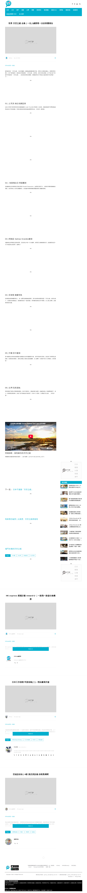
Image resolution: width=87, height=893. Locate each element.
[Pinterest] (23, 755)
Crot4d (15, 750)
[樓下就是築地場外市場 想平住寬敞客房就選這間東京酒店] (63, 499)
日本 (12, 10)
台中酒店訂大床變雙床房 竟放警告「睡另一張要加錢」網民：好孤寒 (75, 546)
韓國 (33, 10)
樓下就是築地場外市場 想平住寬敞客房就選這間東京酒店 (75, 500)
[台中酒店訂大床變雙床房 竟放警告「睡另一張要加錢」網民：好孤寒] (63, 546)
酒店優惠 (46, 10)
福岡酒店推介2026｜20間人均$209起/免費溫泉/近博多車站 (75, 507)
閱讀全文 (30, 649)
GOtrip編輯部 (12, 633)
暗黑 (28, 832)
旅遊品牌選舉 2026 (11, 14)
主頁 (7, 10)
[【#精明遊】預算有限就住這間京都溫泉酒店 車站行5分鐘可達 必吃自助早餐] (63, 532)
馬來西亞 (39, 10)
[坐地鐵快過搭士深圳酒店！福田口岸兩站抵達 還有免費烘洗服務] (63, 512)
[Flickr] (42, 755)
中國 (14, 555)
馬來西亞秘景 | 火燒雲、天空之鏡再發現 (21, 519)
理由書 (40, 739)
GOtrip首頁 (8, 65)
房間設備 (15, 832)
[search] (80, 4)
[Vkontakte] (39, 755)
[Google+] (21, 755)
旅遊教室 (75, 10)
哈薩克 (26, 555)
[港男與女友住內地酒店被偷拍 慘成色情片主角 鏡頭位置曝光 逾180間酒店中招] (63, 552)
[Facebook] (17, 663)
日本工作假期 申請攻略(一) (14, 731)
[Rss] (53, 755)
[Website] (15, 663)
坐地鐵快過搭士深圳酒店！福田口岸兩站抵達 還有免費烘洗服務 (75, 513)
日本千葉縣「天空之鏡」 (23, 489)
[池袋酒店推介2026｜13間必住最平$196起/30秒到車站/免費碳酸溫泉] (63, 486)
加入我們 (21, 14)
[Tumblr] (37, 755)
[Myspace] (46, 755)
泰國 (23, 10)
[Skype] (44, 755)
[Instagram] (28, 755)
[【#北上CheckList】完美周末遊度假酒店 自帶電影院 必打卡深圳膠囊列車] (63, 519)
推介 (22, 832)
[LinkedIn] (35, 755)
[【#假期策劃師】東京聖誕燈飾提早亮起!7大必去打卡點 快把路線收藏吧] (63, 558)
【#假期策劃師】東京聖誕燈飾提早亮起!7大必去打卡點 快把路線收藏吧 (75, 559)
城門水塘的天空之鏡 (13, 549)
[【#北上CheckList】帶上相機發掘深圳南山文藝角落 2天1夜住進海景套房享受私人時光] (63, 525)
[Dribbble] (48, 755)
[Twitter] (19, 755)
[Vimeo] (33, 755)
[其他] (55, 58)
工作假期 (27, 739)
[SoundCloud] (51, 755)
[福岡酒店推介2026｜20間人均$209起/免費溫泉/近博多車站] (63, 506)
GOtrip (10, 58)
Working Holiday (17, 739)
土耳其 (33, 555)
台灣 (28, 10)
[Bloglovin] (26, 755)
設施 (33, 832)
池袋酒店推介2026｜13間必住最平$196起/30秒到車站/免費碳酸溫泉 (75, 487)
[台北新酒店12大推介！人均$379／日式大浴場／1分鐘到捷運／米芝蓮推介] (63, 539)
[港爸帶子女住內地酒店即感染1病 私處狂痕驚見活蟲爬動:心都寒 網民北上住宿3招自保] (63, 494)
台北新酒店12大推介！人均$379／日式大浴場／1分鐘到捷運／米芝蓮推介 (75, 540)
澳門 (18, 10)
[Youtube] (30, 755)
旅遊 (13, 65)
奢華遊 (61, 10)
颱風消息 (68, 10)
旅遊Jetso (54, 10)
